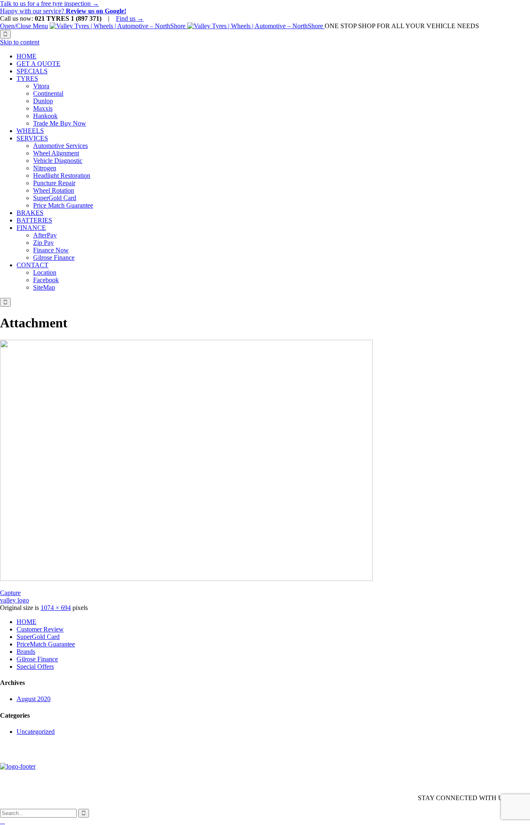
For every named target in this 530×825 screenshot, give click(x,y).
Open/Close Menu (24, 25)
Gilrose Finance (37, 659)
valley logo (14, 600)
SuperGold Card (38, 636)
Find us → (130, 18)
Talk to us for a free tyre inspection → (49, 3)
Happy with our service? (63, 11)
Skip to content (19, 42)
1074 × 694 (56, 607)
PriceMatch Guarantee (46, 644)
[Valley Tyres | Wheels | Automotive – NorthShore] (187, 25)
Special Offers (35, 666)
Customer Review (40, 629)
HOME (26, 621)
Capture (10, 592)
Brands (26, 651)
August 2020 (34, 698)
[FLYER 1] (186, 578)
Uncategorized (36, 731)
